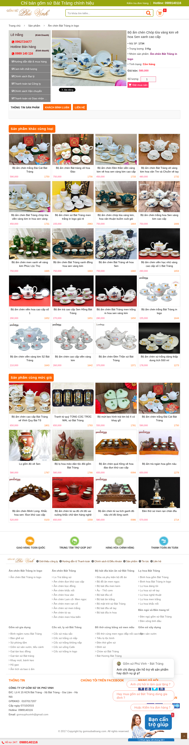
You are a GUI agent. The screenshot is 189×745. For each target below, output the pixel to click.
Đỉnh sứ (101, 646)
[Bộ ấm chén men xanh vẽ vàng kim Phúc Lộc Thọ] (29, 243)
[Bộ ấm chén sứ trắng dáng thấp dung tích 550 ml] (159, 338)
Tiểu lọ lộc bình (105, 638)
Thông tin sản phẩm (25, 107)
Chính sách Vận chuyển (28, 91)
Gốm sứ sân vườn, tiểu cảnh (27, 646)
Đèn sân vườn (148, 633)
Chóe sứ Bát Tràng (107, 651)
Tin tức (145, 561)
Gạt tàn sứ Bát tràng (22, 655)
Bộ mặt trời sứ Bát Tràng (111, 603)
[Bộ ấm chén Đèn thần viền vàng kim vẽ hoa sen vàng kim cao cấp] (116, 149)
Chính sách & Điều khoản (108, 561)
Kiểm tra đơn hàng (138, 3)
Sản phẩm (34, 25)
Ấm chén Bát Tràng (64, 570)
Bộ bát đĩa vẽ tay (106, 608)
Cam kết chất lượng (25, 68)
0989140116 (28, 742)
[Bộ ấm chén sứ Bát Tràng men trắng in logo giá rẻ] (73, 196)
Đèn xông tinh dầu (150, 621)
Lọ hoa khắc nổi (149, 603)
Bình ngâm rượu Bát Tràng (26, 633)
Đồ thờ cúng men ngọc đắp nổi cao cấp (119, 633)
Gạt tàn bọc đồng (20, 651)
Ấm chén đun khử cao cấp (68, 581)
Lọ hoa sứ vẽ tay (149, 590)
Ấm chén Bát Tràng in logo (63, 25)
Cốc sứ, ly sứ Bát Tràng (67, 627)
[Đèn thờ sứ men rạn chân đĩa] (159, 492)
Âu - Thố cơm (104, 590)
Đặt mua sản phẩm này (139, 85)
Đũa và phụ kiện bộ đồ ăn (111, 577)
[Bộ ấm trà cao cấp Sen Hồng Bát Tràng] (73, 290)
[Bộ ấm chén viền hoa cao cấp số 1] (29, 290)
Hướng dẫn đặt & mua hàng (30, 61)
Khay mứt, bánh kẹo (22, 660)
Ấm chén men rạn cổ (65, 603)
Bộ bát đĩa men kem (108, 586)
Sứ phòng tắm (18, 642)
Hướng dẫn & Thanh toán (76, 561)
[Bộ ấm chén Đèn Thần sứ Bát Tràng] (116, 338)
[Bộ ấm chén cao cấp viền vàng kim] (73, 338)
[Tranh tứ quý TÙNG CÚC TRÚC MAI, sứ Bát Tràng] (73, 398)
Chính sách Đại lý (24, 76)
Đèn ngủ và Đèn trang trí (153, 609)
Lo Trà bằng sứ (62, 577)
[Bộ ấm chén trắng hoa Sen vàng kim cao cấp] (159, 196)
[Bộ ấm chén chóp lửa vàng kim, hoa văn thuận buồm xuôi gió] (116, 196)
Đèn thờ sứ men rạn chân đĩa (159, 511)
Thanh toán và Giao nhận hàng (32, 98)
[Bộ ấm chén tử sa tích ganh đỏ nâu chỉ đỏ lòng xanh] (116, 492)
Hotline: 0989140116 (167, 3)
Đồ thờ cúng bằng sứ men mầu (114, 627)
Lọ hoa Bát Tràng (149, 570)
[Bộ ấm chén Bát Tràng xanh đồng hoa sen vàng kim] (73, 243)
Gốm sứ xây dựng (149, 627)
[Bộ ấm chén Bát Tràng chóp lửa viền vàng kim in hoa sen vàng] (29, 196)
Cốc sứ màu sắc (63, 633)
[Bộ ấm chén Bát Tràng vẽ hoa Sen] (116, 243)
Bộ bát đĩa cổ (104, 594)
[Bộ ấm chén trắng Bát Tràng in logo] (159, 290)
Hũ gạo (14, 664)
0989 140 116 (23, 53)
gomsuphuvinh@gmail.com (32, 714)
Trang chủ (14, 25)
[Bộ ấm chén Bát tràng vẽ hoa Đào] (73, 149)
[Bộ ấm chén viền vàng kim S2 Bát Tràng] (29, 338)
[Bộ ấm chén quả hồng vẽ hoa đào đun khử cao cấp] (116, 445)
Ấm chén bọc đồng (64, 586)
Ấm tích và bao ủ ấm (22, 669)
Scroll (184, 736)
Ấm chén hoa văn (63, 594)
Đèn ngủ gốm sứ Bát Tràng (155, 616)
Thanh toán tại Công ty (27, 83)
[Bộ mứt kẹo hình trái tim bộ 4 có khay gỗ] (116, 398)
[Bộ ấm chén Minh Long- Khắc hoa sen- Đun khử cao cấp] (29, 492)
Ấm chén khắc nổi (63, 590)
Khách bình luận (57, 107)
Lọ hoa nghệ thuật (150, 594)
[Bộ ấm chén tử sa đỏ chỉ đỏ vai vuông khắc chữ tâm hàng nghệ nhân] (73, 492)
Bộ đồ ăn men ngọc (108, 581)
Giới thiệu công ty (48, 561)
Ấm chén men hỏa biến (67, 616)
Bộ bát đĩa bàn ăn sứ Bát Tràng (114, 570)
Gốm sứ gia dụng (20, 627)
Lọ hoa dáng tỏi (148, 586)
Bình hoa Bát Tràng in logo (155, 581)
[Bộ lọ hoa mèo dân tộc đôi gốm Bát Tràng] (73, 445)
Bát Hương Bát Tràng (109, 655)
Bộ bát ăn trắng (105, 599)
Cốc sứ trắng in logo (65, 651)
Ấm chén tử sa (62, 612)
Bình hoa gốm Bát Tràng (154, 577)
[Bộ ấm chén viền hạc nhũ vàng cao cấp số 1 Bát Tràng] (159, 243)
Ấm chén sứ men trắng (66, 608)
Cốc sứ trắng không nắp (67, 642)
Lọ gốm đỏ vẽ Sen (29, 463)
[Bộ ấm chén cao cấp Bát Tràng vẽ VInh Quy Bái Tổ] (29, 398)
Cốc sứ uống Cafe (64, 646)
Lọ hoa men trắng (150, 599)
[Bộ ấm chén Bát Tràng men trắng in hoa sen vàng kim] (116, 290)
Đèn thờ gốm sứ (106, 642)
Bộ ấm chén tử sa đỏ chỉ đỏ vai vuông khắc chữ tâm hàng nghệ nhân (73, 515)
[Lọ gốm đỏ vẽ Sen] (29, 445)
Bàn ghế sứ (17, 638)
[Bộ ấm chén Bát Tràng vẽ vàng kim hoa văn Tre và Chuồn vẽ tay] (159, 149)
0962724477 (23, 41)
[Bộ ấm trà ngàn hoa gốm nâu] (159, 445)
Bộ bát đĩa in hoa (106, 612)
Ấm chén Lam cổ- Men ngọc (70, 599)
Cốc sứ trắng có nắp (65, 638)
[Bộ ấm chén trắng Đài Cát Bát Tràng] (29, 149)
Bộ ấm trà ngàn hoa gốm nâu (159, 463)
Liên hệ (80, 107)
